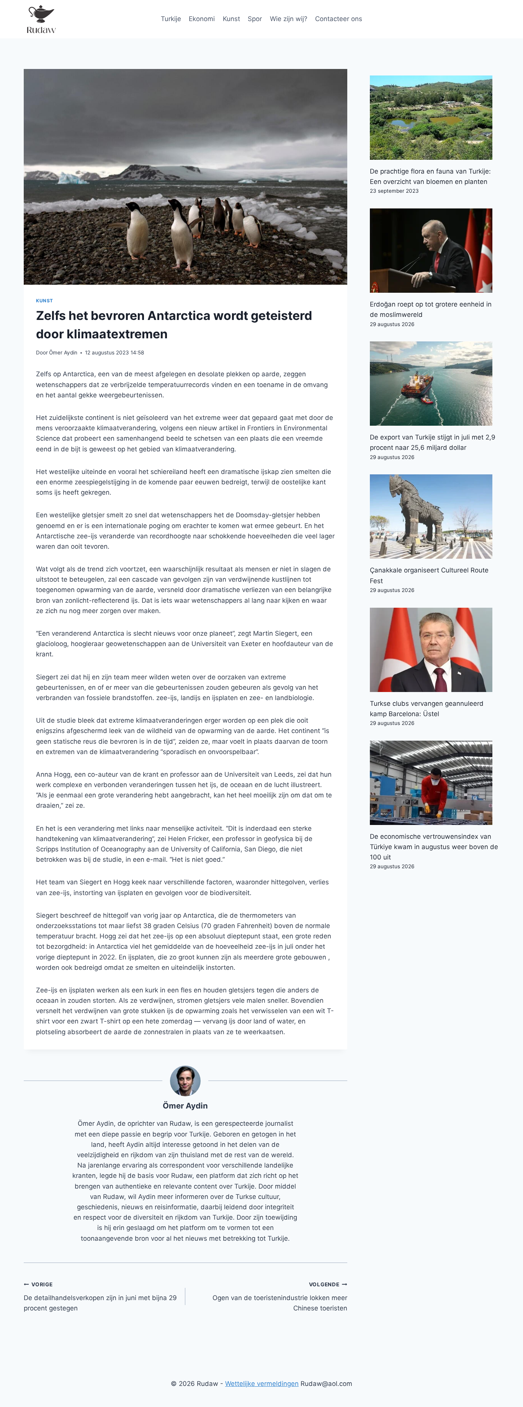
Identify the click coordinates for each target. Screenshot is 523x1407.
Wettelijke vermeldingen (262, 1383)
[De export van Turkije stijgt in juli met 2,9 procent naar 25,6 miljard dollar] (434, 383)
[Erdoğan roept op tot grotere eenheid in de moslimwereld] (434, 250)
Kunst (231, 19)
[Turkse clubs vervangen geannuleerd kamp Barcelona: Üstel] (434, 650)
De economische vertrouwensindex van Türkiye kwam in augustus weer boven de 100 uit (434, 847)
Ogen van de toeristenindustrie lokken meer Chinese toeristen (279, 1296)
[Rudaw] (41, 19)
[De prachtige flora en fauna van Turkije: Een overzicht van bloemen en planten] (434, 117)
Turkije (171, 19)
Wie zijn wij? (288, 19)
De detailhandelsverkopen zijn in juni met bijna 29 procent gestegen (100, 1296)
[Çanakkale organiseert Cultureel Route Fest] (434, 516)
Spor (255, 19)
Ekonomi (202, 19)
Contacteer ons (338, 19)
